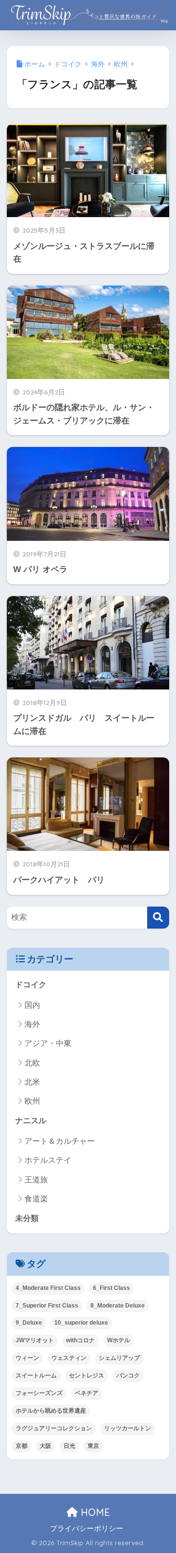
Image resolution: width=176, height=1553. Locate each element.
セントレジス (86, 1375)
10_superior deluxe (81, 1322)
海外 (32, 1024)
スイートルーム (36, 1375)
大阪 (45, 1445)
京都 (21, 1445)
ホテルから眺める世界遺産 (51, 1410)
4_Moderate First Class (48, 1288)
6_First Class (111, 1288)
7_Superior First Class (47, 1305)
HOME (94, 1512)
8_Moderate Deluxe (117, 1305)
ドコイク (30, 984)
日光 (69, 1445)
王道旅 (36, 1180)
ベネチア (86, 1393)
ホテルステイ (47, 1160)
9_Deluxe (29, 1322)
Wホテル (118, 1340)
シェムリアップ (119, 1357)
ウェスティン (69, 1357)
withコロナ (80, 1340)
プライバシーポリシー (86, 1528)
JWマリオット (35, 1340)
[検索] (158, 918)
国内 (32, 1005)
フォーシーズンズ (39, 1393)
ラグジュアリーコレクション (54, 1428)
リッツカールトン (127, 1428)
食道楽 (36, 1199)
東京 (93, 1445)
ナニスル (30, 1120)
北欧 (32, 1063)
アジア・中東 (47, 1043)
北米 (32, 1082)
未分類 (27, 1218)
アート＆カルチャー (59, 1141)
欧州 (32, 1101)
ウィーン (27, 1357)
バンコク (128, 1375)
